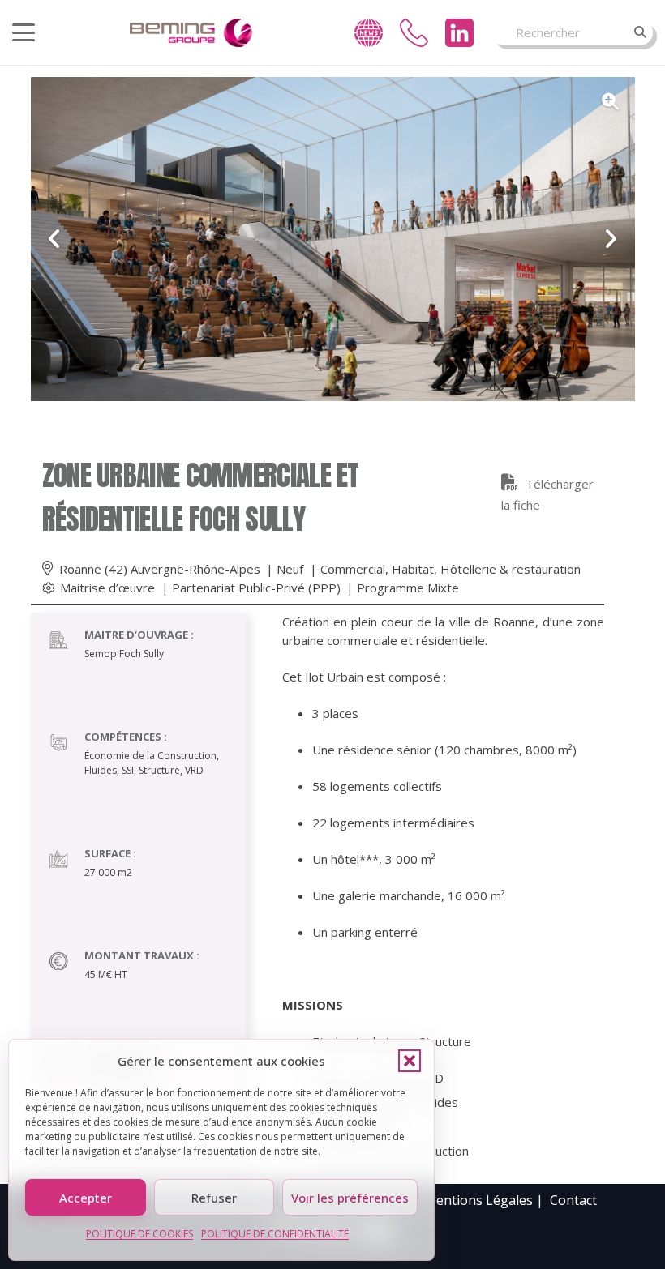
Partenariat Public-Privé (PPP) (256, 587)
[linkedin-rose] (459, 33)
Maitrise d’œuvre (107, 587)
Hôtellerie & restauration (510, 569)
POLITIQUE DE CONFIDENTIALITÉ (275, 1234)
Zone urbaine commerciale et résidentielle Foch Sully (200, 497)
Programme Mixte (408, 587)
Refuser (214, 1198)
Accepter (85, 1198)
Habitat (413, 569)
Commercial (352, 569)
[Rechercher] (640, 32)
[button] (409, 1061)
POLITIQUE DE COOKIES (139, 1234)
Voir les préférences (350, 1198)
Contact (573, 1200)
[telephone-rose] (414, 33)
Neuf (290, 569)
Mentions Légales (478, 1200)
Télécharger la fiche (547, 494)
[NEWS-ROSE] (368, 33)
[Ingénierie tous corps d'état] (191, 33)
